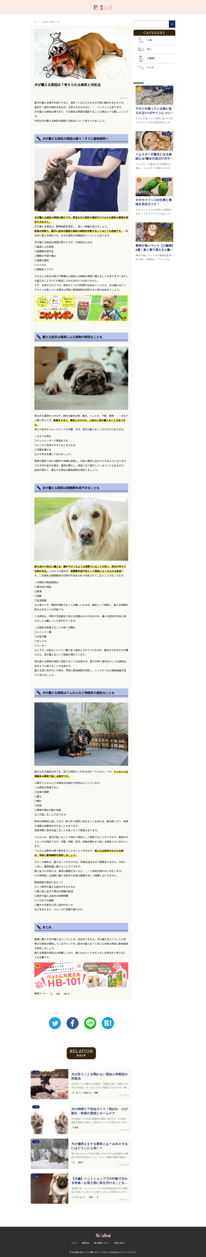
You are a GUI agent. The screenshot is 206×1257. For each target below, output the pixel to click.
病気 (58, 993)
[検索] (172, 24)
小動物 (150, 58)
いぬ (35, 21)
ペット (150, 67)
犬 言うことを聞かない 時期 (85, 1092)
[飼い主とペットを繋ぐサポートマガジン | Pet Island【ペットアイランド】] (103, 7)
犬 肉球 (75, 1127)
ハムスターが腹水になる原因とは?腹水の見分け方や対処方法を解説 (154, 156)
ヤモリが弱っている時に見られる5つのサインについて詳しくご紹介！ (154, 110)
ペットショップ (78, 1197)
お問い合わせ (119, 1242)
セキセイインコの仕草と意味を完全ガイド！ (154, 202)
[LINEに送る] (90, 1023)
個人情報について (101, 1242)
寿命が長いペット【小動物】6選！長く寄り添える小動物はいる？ (154, 247)
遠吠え (81, 1162)
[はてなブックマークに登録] (108, 1023)
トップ (74, 1242)
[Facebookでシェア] (73, 1023)
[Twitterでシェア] (55, 1023)
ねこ (149, 49)
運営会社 (85, 1242)
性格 (91, 1197)
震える (67, 993)
